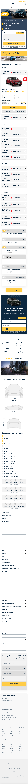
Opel (11, 727)
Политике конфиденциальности (14, 688)
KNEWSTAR (21, 727)
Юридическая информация (14, 768)
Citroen (3, 746)
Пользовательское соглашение (14, 769)
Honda (3, 752)
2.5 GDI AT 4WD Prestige (9, 463)
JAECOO (12, 756)
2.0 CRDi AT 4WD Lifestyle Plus (11, 476)
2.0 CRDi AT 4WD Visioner (9, 466)
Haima (11, 754)
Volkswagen (12, 742)
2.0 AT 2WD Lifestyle (8, 448)
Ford (3, 750)
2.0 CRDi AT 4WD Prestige (9, 468)
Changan (4, 729)
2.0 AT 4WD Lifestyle (8, 451)
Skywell (20, 737)
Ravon (11, 731)
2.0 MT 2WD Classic (8, 436)
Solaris (20, 739)
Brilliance (12, 746)
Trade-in (8, 111)
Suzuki (11, 739)
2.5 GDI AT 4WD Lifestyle (9, 456)
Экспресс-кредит (22, 1)
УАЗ (19, 752)
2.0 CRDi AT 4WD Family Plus (10, 473)
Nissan (11, 725)
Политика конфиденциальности (14, 767)
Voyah (20, 746)
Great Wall (4, 733)
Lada (3, 756)
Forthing (12, 752)
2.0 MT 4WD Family (8, 443)
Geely (3, 723)
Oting (20, 735)
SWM (20, 742)
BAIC (11, 744)
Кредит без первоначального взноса (13, 27)
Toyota (11, 740)
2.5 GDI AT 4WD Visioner (9, 471)
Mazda (11, 722)
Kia (2, 742)
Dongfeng (4, 739)
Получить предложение (14, 43)
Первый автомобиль (6, 702)
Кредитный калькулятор (7, 709)
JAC (2, 737)
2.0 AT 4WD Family (8, 446)
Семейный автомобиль (7, 700)
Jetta (20, 723)
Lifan (3, 725)
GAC (3, 740)
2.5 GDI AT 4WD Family (9, 453)
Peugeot (12, 729)
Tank (20, 744)
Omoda (20, 733)
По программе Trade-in (7, 703)
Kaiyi (20, 725)
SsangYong (12, 737)
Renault (12, 733)
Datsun (3, 748)
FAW (3, 731)
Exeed (11, 750)
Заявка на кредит (14, 107)
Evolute (11, 748)
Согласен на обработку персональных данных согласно (12, 46)
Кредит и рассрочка (8, 695)
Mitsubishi (12, 723)
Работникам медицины (7, 705)
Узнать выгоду (14, 683)
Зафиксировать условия (14, 290)
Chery (3, 722)
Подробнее (4, 91)
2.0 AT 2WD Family (8, 441)
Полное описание (6, 100)
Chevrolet (4, 744)
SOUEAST (21, 740)
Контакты (17, 764)
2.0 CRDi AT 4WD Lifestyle (9, 461)
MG (19, 731)
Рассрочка (4, 707)
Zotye (3, 735)
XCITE (20, 748)
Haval (3, 727)
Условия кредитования (14, 771)
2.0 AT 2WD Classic (8, 438)
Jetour (20, 722)
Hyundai (3, 754)
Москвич (20, 750)
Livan (20, 729)
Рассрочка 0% (20, 111)
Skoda (11, 735)
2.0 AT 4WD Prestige (8, 458)
